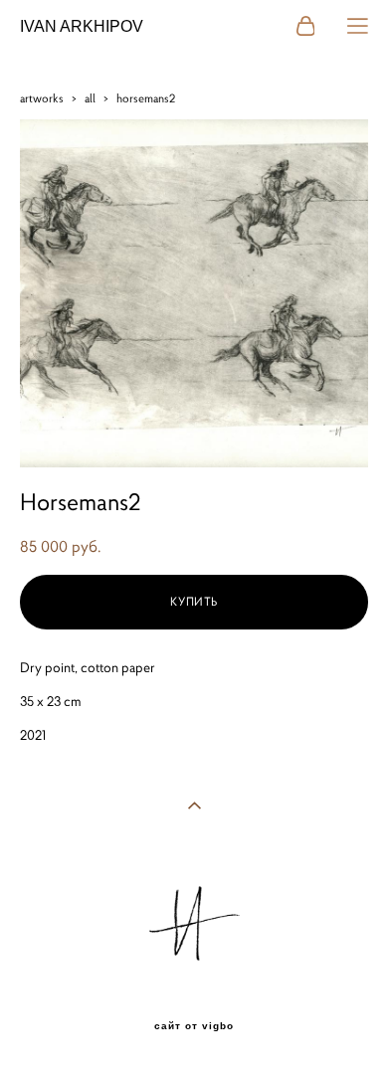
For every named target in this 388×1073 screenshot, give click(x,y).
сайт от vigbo (194, 1026)
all (90, 97)
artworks (42, 97)
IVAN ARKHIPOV (81, 27)
